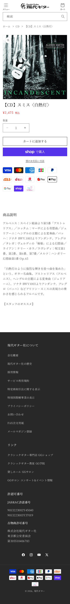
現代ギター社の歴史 (19, 364)
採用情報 (12, 372)
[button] (6, 5)
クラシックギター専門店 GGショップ (30, 455)
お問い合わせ (15, 414)
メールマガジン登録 (19, 431)
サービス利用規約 (18, 381)
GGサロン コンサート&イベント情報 (30, 480)
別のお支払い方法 (35, 160)
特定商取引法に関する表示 (23, 389)
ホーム (6, 26)
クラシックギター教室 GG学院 (26, 463)
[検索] (63, 16)
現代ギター (39, 590)
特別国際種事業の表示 (21, 397)
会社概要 (12, 355)
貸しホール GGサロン (20, 472)
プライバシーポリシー (21, 406)
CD (17, 26)
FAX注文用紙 (15, 423)
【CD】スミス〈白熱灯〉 (39, 26)
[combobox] (35, 16)
